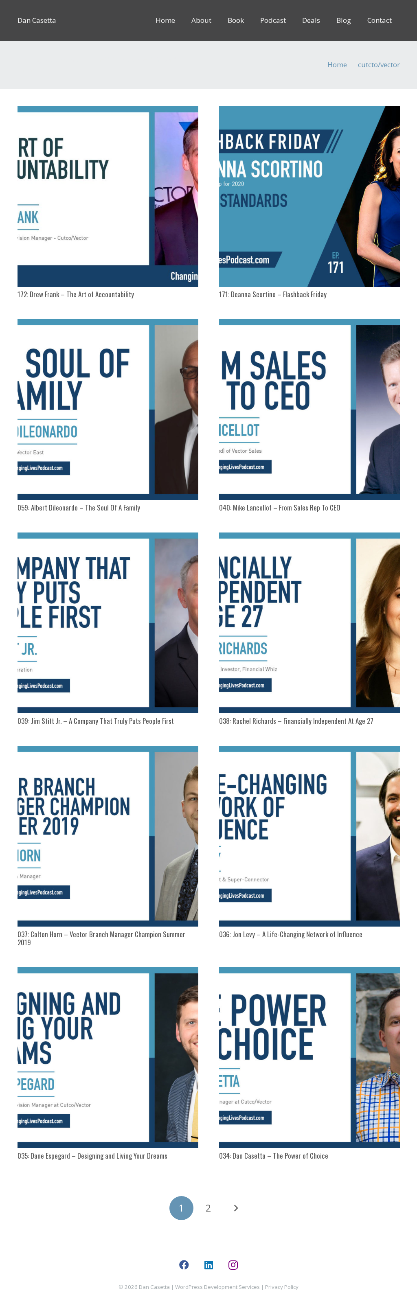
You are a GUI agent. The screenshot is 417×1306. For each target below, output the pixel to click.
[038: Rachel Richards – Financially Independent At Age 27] (309, 622)
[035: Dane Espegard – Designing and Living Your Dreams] (108, 1057)
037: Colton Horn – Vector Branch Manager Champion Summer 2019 (101, 938)
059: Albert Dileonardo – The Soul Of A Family (79, 507)
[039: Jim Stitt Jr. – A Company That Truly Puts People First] (108, 622)
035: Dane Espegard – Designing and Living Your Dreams (92, 1155)
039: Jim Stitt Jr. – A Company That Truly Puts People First (96, 721)
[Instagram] (233, 1265)
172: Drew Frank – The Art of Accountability (76, 294)
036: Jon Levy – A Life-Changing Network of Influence (290, 934)
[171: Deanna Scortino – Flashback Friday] (309, 196)
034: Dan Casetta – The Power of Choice (273, 1155)
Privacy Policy (281, 1287)
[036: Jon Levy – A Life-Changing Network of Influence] (309, 836)
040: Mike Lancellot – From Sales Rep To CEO (279, 507)
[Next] (236, 1208)
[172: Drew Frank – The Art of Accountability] (108, 196)
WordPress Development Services (217, 1287)
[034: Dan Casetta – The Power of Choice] (309, 1057)
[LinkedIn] (208, 1265)
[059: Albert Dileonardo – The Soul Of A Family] (108, 409)
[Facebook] (184, 1265)
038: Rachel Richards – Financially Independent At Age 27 (296, 721)
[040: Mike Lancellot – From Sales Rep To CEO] (309, 409)
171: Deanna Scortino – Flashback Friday (273, 294)
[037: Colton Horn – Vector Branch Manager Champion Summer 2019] (108, 836)
